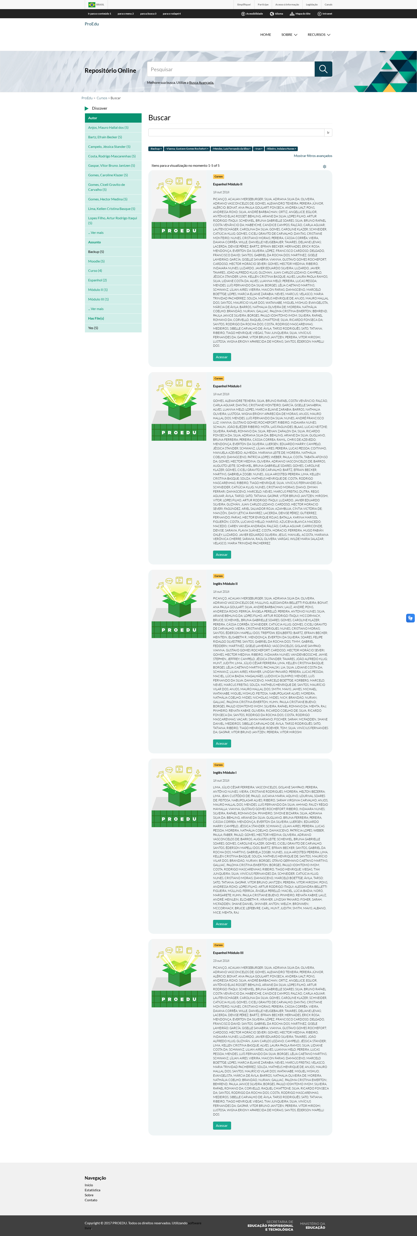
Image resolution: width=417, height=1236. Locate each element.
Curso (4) (95, 270)
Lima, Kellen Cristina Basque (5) (111, 208)
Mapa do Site (303, 13)
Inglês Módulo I (225, 772)
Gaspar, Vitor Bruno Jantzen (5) (111, 165)
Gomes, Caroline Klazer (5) (108, 175)
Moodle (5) (96, 261)
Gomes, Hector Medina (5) (107, 199)
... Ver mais (96, 232)
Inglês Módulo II (225, 583)
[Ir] (323, 69)
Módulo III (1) (98, 299)
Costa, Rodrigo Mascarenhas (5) (112, 156)
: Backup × (156, 148)
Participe (263, 4)
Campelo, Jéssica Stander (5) (109, 146)
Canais (328, 4)
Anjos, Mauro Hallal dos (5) (108, 127)
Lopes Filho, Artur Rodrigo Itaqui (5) (112, 220)
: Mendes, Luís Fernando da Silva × (231, 148)
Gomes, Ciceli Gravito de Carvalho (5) (106, 186)
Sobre (286, 34)
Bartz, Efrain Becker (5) (105, 137)
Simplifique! (244, 4)
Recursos (316, 34)
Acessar (222, 357)
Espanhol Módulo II (227, 184)
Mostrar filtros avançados (313, 155)
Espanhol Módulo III (228, 953)
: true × (259, 148)
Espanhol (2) (97, 280)
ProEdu (92, 23)
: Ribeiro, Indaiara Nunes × (281, 148)
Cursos (102, 98)
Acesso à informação (287, 4)
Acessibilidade (254, 13)
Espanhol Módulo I (227, 386)
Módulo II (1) (98, 289)
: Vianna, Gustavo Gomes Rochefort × (186, 148)
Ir (328, 132)
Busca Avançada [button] (201, 82)
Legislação (312, 4)
